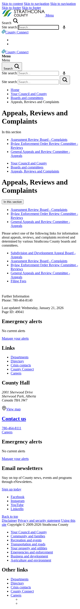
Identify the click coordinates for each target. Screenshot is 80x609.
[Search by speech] (64, 27)
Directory (17, 361)
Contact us (14, 419)
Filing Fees (18, 281)
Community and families (28, 536)
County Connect (22, 369)
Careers (16, 373)
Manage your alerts (15, 338)
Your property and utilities (29, 548)
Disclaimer (9, 520)
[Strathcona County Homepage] (24, 15)
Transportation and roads (28, 544)
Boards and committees (27, 98)
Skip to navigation (36, 4)
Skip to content (12, 4)
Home (15, 90)
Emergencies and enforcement (32, 552)
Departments (19, 357)
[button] (50, 15)
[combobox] (38, 27)
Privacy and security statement (39, 520)
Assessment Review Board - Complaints (39, 139)
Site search (9, 27)
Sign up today (11, 489)
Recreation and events (26, 540)
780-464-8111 (11, 428)
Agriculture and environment (31, 560)
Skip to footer (11, 8)
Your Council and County (29, 94)
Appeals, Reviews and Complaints (35, 117)
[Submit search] (65, 80)
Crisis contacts (21, 365)
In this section (13, 202)
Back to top (10, 516)
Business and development (29, 556)
